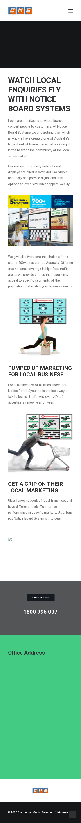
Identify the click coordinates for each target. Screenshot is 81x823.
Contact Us (40, 597)
